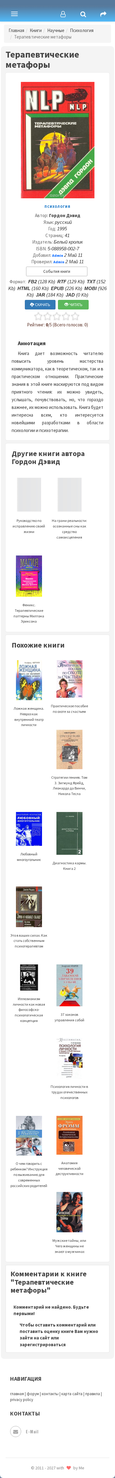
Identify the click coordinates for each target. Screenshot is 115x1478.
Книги (36, 30)
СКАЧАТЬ (42, 304)
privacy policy (21, 1399)
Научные (55, 30)
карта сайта (71, 1393)
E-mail (32, 1431)
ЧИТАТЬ (75, 304)
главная (17, 1393)
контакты (50, 1393)
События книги (56, 271)
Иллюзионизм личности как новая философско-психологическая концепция (29, 1009)
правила (92, 1393)
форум (33, 1393)
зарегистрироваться (43, 1344)
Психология (82, 30)
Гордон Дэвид (64, 215)
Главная (16, 30)
